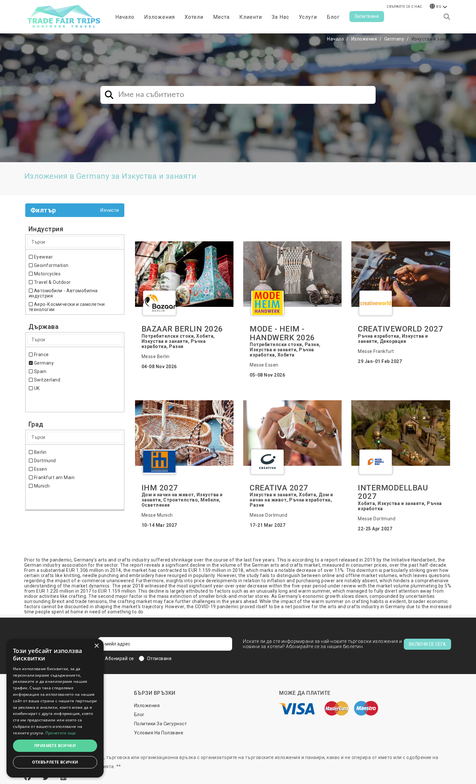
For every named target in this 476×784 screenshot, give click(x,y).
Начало (124, 17)
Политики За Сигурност (160, 723)
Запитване (367, 16)
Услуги (308, 17)
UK (36, 388)
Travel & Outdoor (52, 282)
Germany (394, 39)
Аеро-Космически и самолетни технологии (67, 307)
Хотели (194, 17)
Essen (40, 469)
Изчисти (109, 210)
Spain (39, 371)
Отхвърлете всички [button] (55, 762)
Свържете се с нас (404, 6)
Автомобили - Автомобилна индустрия (63, 293)
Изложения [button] (159, 17)
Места (221, 17)
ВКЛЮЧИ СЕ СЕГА (427, 644)
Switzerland (46, 379)
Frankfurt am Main (53, 477)
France (41, 354)
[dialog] (55, 708)
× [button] (96, 646)
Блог (333, 17)
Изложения (364, 39)
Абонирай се (119, 658)
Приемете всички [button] (55, 745)
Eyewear (43, 256)
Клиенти (250, 17)
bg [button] (438, 6)
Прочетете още (60, 733)
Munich (41, 485)
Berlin (40, 452)
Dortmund (44, 460)
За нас (280, 17)
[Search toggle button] (447, 17)
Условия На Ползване (159, 732)
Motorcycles (47, 273)
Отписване (159, 658)
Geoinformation (51, 265)
